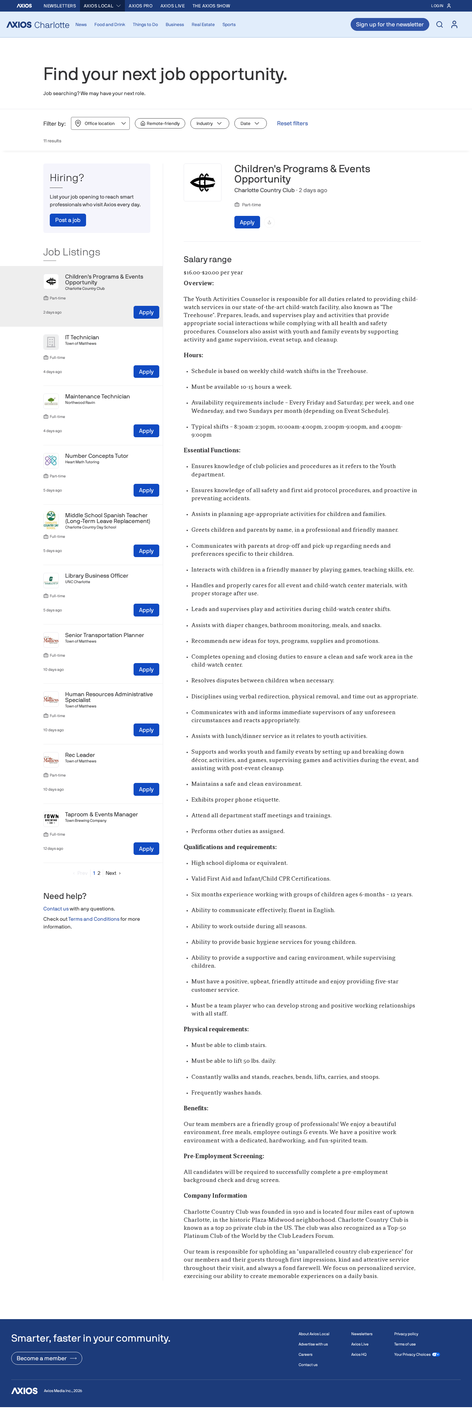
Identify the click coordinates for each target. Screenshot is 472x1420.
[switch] (160, 123)
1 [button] (94, 873)
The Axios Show (211, 5)
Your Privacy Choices (412, 1354)
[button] (79, 873)
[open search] (439, 24)
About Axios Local (314, 1334)
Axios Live (173, 5)
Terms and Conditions (93, 919)
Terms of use (405, 1344)
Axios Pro (141, 5)
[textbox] (302, 780)
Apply (146, 312)
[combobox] (102, 6)
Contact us (56, 908)
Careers (305, 1354)
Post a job (68, 220)
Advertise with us (313, 1344)
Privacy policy (406, 1334)
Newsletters (60, 5)
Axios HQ (358, 1354)
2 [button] (99, 873)
